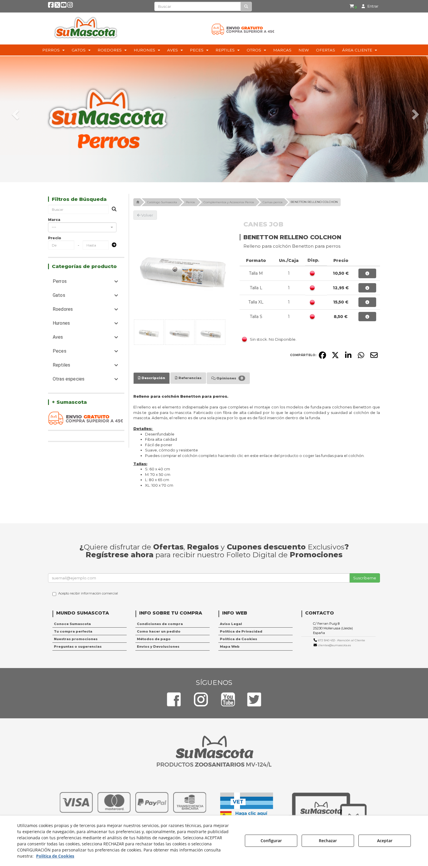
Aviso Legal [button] (231, 624)
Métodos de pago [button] (154, 639)
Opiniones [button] (229, 378)
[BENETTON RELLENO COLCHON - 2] (179, 332)
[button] (51, 6)
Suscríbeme (364, 578)
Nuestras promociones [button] (76, 639)
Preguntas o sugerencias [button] (78, 646)
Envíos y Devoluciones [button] (158, 646)
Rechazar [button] (328, 840)
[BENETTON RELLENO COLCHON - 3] (210, 332)
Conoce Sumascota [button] (72, 624)
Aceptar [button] (384, 840)
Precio (54, 238)
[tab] (151, 377)
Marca (54, 219)
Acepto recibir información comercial (88, 593)
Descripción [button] (153, 378)
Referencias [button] (189, 378)
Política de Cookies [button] (238, 639)
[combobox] (82, 227)
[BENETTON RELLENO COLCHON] (182, 268)
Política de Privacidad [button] (241, 631)
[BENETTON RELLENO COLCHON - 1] (148, 332)
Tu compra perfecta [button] (73, 631)
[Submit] (112, 245)
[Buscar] (246, 6)
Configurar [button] (271, 840)
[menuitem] (353, 6)
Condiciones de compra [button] (160, 624)
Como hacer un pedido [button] (159, 631)
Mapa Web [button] (230, 646)
